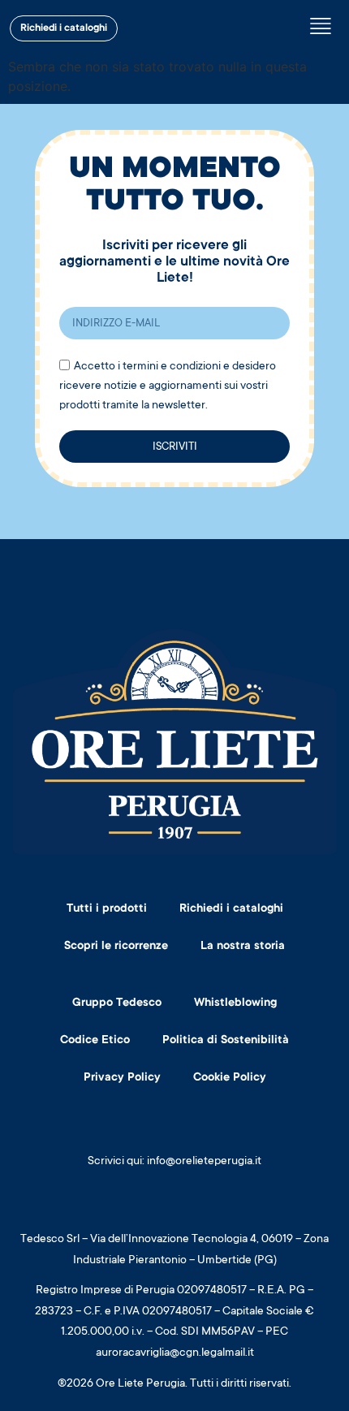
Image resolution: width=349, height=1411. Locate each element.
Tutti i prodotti (107, 909)
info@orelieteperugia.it (204, 1161)
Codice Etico (95, 1040)
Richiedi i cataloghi (231, 909)
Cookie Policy (229, 1078)
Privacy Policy (122, 1078)
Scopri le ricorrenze (116, 946)
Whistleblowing (235, 1003)
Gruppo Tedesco (117, 1003)
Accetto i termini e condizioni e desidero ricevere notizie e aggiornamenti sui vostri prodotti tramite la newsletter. (167, 386)
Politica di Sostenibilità (225, 1040)
